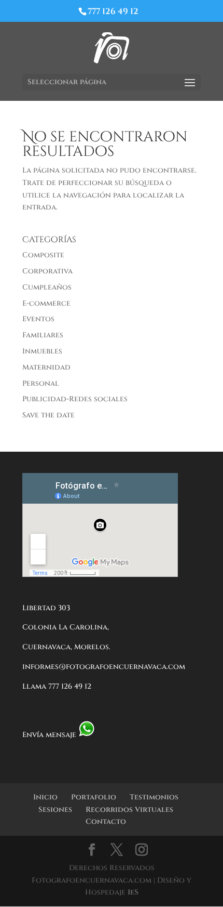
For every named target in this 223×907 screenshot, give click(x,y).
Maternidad (46, 367)
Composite (43, 255)
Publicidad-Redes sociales (75, 399)
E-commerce (46, 303)
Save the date (48, 415)
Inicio (45, 797)
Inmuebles (42, 351)
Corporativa (47, 271)
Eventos (38, 319)
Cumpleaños (47, 287)
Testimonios (154, 797)
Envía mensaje (50, 735)
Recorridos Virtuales (129, 809)
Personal (40, 383)
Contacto (106, 821)
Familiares (42, 335)
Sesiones (55, 809)
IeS (133, 892)
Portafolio (93, 797)
